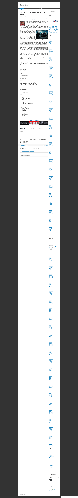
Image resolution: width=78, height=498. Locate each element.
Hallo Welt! (21, 139)
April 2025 (50, 59)
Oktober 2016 (50, 387)
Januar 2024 (50, 76)
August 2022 (50, 95)
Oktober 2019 (50, 134)
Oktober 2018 (50, 147)
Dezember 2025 (51, 50)
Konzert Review (26, 8)
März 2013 (50, 223)
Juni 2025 (50, 57)
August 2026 (50, 41)
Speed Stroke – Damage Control (53, 32)
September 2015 (51, 189)
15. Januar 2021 (24, 16)
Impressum (42, 8)
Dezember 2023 (51, 77)
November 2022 (51, 92)
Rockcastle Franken (37, 19)
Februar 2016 (50, 184)
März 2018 (50, 155)
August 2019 (50, 136)
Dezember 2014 (51, 412)
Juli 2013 (50, 219)
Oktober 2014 (50, 202)
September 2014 (51, 203)
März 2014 (50, 210)
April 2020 (50, 127)
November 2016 (51, 386)
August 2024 (50, 68)
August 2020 (50, 335)
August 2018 (50, 150)
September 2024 (51, 67)
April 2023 (50, 86)
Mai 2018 (50, 153)
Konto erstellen (51, 465)
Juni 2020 (50, 125)
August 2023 (50, 82)
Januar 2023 (50, 302)
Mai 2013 (50, 221)
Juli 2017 (50, 164)
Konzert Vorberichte (38, 8)
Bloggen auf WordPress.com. (23, 494)
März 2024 (50, 74)
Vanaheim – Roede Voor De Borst (53, 26)
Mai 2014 (50, 420)
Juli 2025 (50, 268)
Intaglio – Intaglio (45, 145)
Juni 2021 (50, 111)
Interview (30, 8)
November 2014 (51, 201)
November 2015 (51, 187)
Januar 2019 (50, 144)
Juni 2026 (50, 43)
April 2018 (50, 154)
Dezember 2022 (51, 91)
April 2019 (50, 353)
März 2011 (50, 231)
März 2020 (50, 128)
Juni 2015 (50, 193)
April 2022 (50, 100)
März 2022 (50, 101)
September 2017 (51, 162)
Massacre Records (27, 134)
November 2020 (51, 119)
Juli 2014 (50, 205)
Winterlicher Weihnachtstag (33, 139)
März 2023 (50, 87)
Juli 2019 (50, 137)
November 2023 (51, 78)
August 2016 (50, 177)
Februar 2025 (50, 61)
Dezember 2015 (51, 186)
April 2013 (50, 222)
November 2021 (51, 318)
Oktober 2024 (50, 66)
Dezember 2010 (51, 445)
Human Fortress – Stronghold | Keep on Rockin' (28, 151)
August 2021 (50, 109)
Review (37, 134)
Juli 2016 (50, 178)
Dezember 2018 (51, 145)
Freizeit (50, 453)
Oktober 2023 (50, 79)
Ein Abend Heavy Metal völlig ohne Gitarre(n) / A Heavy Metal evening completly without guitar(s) (24, 142)
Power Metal (34, 134)
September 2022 (51, 94)
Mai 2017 (50, 167)
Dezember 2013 (51, 213)
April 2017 (50, 168)
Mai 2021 (50, 112)
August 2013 (50, 218)
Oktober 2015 (50, 188)
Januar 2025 (50, 62)
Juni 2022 (50, 310)
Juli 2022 (50, 96)
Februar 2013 (50, 437)
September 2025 (51, 53)
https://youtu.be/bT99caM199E (39, 66)
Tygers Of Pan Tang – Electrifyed (53, 27)
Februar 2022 (50, 102)
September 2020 (51, 121)
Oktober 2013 (50, 215)
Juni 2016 (50, 179)
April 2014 (50, 421)
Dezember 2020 (51, 118)
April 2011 (50, 230)
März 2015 (50, 196)
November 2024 (51, 65)
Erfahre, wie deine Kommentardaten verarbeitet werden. (40, 165)
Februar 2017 (50, 170)
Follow (50, 479)
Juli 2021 (50, 110)
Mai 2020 (50, 126)
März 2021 (50, 327)
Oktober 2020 (50, 120)
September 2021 (51, 108)
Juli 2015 (50, 404)
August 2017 (50, 163)
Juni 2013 (50, 220)
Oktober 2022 (50, 93)
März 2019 (50, 142)
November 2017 (51, 160)
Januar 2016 (50, 185)
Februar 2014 (50, 211)
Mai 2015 (50, 194)
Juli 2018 (50, 151)
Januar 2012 (50, 227)
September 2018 (51, 361)
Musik (32, 134)
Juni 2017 (50, 378)
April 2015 (50, 195)
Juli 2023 (50, 83)
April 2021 (50, 113)
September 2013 (51, 429)
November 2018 (51, 146)
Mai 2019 (50, 352)
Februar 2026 (50, 48)
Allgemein (50, 450)
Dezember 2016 (51, 172)
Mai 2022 (50, 99)
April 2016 (50, 181)
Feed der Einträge (51, 467)
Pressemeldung (33, 8)
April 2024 (50, 285)
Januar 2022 (50, 103)
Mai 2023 (50, 85)
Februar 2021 (50, 116)
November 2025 (51, 51)
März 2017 (50, 169)
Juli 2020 (50, 336)
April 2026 (50, 45)
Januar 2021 (50, 117)
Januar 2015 (50, 198)
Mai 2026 (50, 44)
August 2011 (50, 228)
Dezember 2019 (51, 344)
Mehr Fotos (50, 490)
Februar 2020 (50, 129)
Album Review (21, 8)
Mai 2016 (50, 180)
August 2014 (50, 204)
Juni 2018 (50, 152)
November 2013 (51, 214)
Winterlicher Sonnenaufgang (42, 139)
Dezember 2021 (51, 104)
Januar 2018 (50, 370)
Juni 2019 (50, 138)
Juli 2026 (50, 42)
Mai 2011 (50, 229)
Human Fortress (23, 134)
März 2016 (50, 395)
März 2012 (50, 438)
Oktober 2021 (50, 319)
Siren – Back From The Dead (23, 145)
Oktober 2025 (50, 52)
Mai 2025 (50, 58)
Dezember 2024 (51, 276)
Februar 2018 (50, 369)
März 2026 (50, 259)
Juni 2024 (50, 70)
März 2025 (50, 60)
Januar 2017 (50, 171)
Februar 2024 (50, 75)
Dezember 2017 (51, 159)
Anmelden (50, 466)
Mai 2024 (50, 284)
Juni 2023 (50, 84)
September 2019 (51, 135)
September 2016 (51, 176)
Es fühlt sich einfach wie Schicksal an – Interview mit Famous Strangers (53, 29)
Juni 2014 (50, 206)
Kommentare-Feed (51, 468)
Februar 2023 (50, 301)
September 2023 (51, 293)
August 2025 (50, 267)
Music (30, 134)
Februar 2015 (50, 197)
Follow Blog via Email (52, 472)
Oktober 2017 (50, 161)
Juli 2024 (50, 69)
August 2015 (50, 403)
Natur (49, 458)
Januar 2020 (50, 130)
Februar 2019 (50, 143)
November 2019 (51, 133)
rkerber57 (21, 16)
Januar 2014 (50, 212)
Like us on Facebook (52, 11)
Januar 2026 (50, 49)
